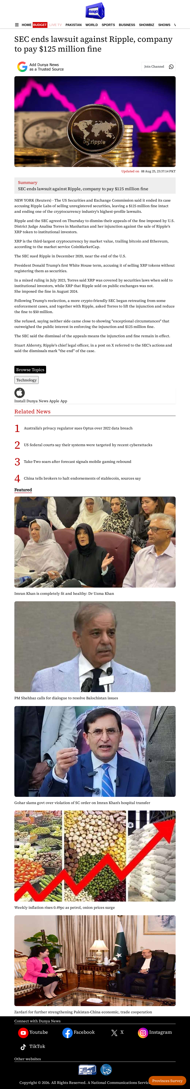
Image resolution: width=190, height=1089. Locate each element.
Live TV (55, 25)
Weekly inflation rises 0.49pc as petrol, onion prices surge (64, 907)
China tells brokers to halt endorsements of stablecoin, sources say (82, 478)
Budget (40, 25)
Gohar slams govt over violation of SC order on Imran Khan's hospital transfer (82, 802)
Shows (164, 25)
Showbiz (146, 25)
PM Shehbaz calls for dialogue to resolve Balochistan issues (66, 697)
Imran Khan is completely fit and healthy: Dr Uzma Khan (64, 593)
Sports (108, 25)
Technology (26, 380)
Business (127, 25)
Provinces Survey (167, 1080)
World (92, 25)
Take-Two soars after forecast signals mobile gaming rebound (77, 461)
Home (27, 25)
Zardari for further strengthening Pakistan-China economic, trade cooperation (83, 1011)
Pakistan (74, 25)
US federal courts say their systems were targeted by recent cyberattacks (88, 444)
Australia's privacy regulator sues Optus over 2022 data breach (78, 428)
